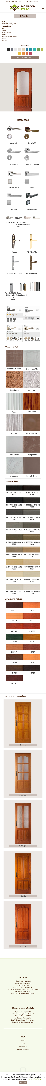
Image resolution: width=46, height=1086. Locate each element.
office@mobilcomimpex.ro (13, 1)
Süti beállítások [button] (34, 1079)
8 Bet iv (23, 745)
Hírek (23, 1041)
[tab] (23, 120)
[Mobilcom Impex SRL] (22, 7)
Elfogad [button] (23, 1082)
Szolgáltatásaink (23, 1049)
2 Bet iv (23, 946)
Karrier (23, 1044)
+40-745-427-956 (32, 1)
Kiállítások (23, 1046)
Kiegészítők (23, 120)
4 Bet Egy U (23, 846)
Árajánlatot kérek (25, 58)
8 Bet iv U (23, 795)
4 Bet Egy (23, 896)
